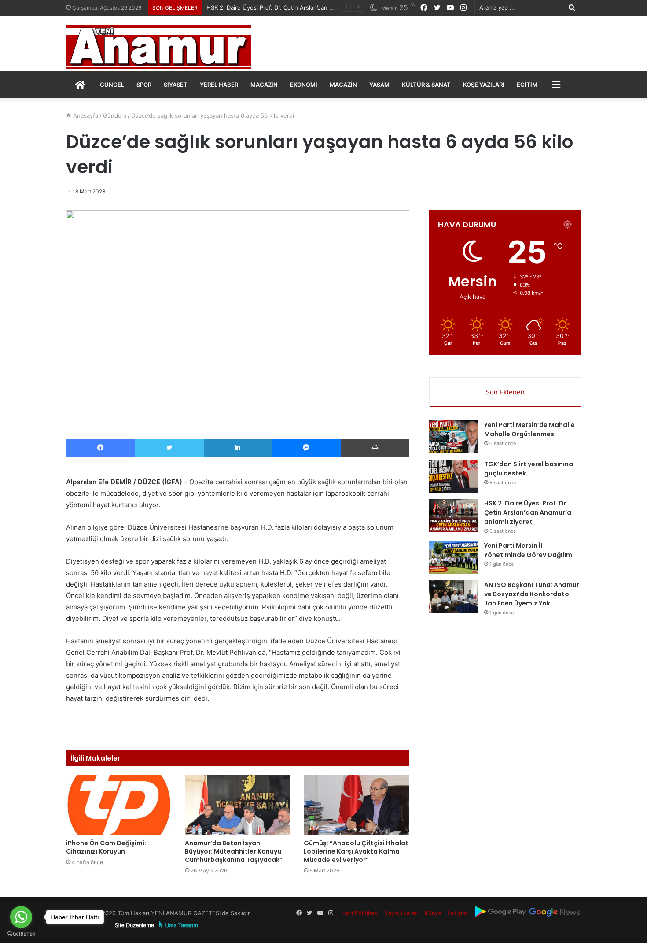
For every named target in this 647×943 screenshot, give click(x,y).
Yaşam (379, 84)
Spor (143, 84)
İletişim (457, 913)
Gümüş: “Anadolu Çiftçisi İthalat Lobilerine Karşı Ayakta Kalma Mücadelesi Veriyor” (356, 851)
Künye (433, 913)
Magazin (264, 84)
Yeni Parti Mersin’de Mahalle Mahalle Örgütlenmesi (529, 429)
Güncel (112, 84)
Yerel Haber (219, 84)
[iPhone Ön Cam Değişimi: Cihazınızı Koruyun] (119, 805)
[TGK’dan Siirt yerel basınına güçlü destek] (453, 476)
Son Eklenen (505, 392)
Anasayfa (84, 115)
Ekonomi (303, 84)
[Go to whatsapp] (21, 917)
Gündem (114, 115)
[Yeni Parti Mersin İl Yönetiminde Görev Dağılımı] (453, 557)
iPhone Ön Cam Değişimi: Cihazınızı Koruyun (106, 847)
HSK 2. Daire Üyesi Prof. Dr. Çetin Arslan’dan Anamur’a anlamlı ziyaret (300, 7)
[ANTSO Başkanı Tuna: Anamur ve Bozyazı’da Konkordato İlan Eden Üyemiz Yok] (453, 596)
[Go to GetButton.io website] (21, 934)
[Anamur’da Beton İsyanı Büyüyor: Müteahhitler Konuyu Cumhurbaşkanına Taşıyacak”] (237, 805)
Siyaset (175, 84)
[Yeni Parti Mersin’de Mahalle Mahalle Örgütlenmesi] (453, 436)
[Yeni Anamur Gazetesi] (158, 47)
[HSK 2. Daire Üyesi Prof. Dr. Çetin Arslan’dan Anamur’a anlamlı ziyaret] (453, 515)
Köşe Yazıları (483, 84)
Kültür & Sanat (426, 84)
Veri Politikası (360, 913)
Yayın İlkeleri (402, 913)
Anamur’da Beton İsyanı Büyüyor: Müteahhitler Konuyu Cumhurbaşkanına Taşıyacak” (234, 851)
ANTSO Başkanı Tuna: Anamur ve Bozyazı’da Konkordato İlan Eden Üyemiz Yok (531, 594)
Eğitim (527, 84)
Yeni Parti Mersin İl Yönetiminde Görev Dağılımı (529, 550)
